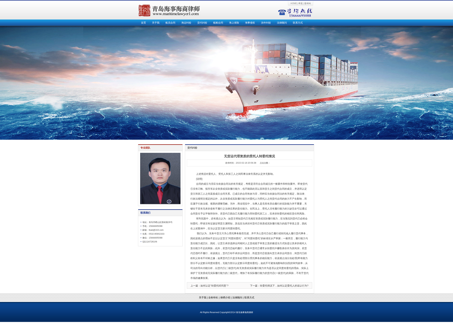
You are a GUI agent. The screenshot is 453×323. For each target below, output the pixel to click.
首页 (143, 22)
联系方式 (298, 22)
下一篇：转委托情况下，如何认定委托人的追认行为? (279, 285)
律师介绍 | (226, 297)
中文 (301, 3)
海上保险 (234, 22)
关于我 (155, 22)
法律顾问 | (238, 297)
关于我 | (203, 297)
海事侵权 (250, 22)
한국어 (307, 3)
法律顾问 (282, 22)
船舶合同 (218, 22)
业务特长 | (214, 297)
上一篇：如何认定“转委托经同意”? (209, 285)
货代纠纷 (202, 22)
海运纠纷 (186, 22)
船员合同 (170, 22)
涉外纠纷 (266, 22)
